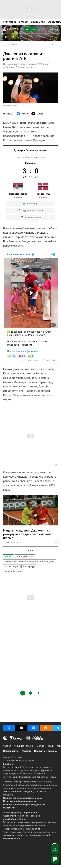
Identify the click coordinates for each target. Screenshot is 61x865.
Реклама (26, 751)
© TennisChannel (10, 106)
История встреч (33, 217)
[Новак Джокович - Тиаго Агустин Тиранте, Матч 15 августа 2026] (19, 197)
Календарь (32, 203)
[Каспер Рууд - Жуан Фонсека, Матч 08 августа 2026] (39, 197)
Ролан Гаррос (12, 566)
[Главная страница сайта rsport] (19, 29)
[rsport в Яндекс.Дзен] (21, 728)
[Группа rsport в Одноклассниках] (46, 728)
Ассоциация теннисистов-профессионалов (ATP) (29, 561)
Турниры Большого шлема (30, 150)
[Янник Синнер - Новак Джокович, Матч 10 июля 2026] (18, 197)
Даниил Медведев (15, 382)
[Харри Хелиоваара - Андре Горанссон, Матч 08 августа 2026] (41, 197)
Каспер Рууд (29, 566)
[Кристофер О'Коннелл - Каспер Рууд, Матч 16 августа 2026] (43, 197)
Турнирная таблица (33, 210)
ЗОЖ (50, 745)
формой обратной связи (32, 825)
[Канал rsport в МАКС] (9, 728)
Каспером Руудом (35, 232)
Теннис (8, 556)
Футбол (7, 745)
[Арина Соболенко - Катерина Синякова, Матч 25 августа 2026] (21, 197)
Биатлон (40, 745)
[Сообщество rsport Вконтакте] (33, 728)
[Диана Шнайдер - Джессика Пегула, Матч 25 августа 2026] (45, 197)
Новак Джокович (24, 556)
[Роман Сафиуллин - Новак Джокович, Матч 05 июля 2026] (14, 197)
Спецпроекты (10, 751)
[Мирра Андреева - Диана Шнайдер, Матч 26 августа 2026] (46, 197)
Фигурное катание (23, 745)
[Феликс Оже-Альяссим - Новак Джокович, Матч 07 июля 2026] (16, 197)
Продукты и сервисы (45, 751)
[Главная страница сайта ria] (3, 29)
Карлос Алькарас (14, 373)
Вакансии (8, 764)
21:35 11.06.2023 (11, 44)
